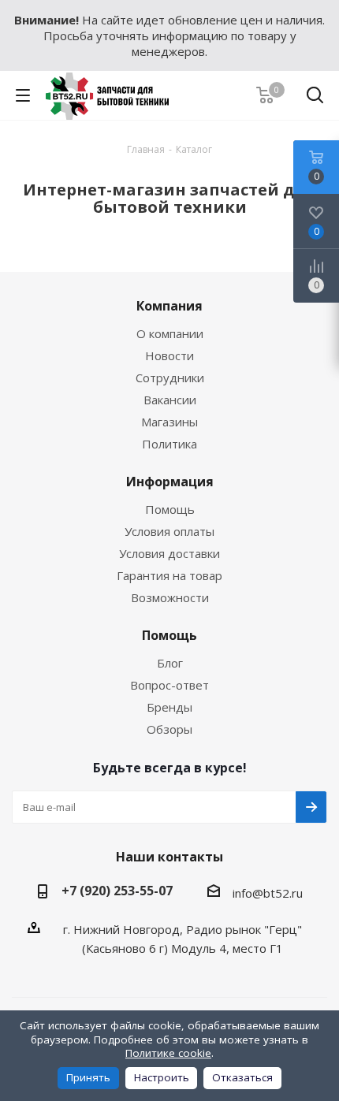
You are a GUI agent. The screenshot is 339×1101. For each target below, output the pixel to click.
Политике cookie (168, 1053)
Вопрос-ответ (169, 685)
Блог (170, 663)
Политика (169, 444)
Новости (169, 355)
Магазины (169, 422)
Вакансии (169, 399)
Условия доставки (169, 553)
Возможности (170, 597)
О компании (169, 333)
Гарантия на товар (169, 575)
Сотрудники (170, 377)
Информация (170, 481)
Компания (169, 305)
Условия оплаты (169, 531)
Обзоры (169, 729)
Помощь (170, 509)
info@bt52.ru (268, 893)
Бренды (169, 707)
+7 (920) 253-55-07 (117, 890)
